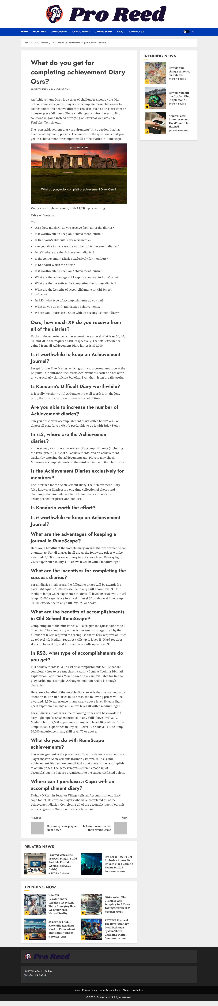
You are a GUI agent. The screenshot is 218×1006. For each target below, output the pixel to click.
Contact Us (136, 31)
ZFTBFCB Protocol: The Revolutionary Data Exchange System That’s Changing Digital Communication (91, 929)
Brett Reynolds (179, 130)
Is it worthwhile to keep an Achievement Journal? (69, 234)
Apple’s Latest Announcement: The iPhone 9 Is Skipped (155, 123)
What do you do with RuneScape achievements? (67, 306)
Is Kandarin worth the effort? (55, 265)
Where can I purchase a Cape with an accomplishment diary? (77, 313)
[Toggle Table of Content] (33, 222)
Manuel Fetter (115, 912)
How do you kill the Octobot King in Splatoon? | (155, 98)
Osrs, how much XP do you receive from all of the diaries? (74, 227)
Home (24, 31)
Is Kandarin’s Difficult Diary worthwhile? (63, 240)
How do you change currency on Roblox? (155, 73)
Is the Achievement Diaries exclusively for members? (71, 258)
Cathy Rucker (40, 89)
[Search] (193, 32)
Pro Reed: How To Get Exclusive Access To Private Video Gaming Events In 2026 (91, 864)
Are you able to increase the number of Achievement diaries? (77, 246)
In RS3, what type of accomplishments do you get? (69, 300)
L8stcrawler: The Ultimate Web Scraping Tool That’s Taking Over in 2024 (91, 904)
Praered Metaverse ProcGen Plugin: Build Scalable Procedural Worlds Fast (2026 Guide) (35, 864)
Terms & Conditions (110, 990)
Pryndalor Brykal (60, 873)
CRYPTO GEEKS (59, 31)
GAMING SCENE (103, 31)
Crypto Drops (81, 31)
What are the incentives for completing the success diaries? (75, 283)
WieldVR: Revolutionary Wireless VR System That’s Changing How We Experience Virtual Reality (35, 904)
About (121, 31)
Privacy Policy (89, 990)
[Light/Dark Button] (186, 31)
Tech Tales (39, 31)
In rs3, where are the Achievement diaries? (64, 252)
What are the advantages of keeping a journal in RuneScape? (76, 277)
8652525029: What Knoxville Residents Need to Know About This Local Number (35, 929)
